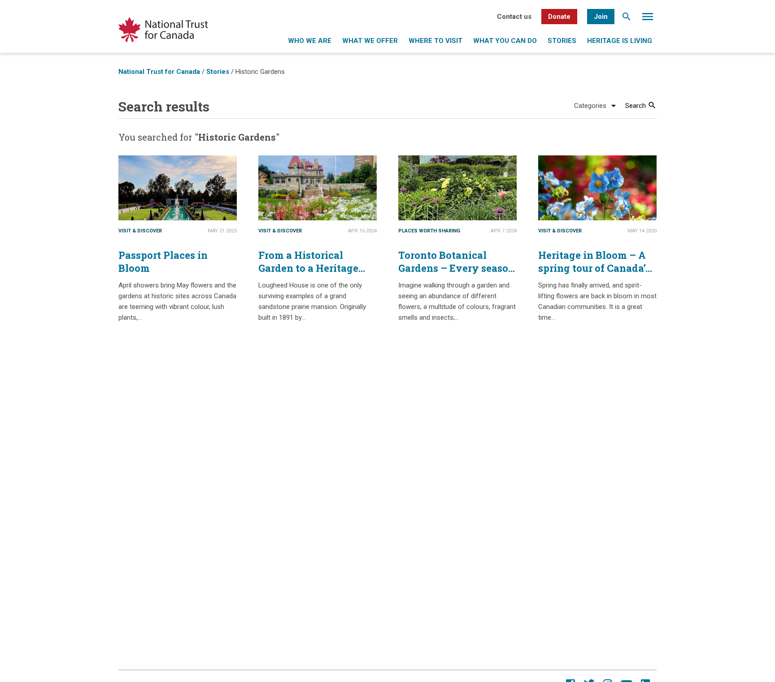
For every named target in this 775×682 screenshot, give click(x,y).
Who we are (309, 41)
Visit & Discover (140, 231)
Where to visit (435, 41)
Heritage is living (619, 41)
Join (601, 17)
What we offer (370, 41)
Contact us (514, 17)
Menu (647, 19)
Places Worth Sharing (429, 231)
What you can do (505, 41)
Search (626, 18)
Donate (559, 17)
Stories (562, 41)
